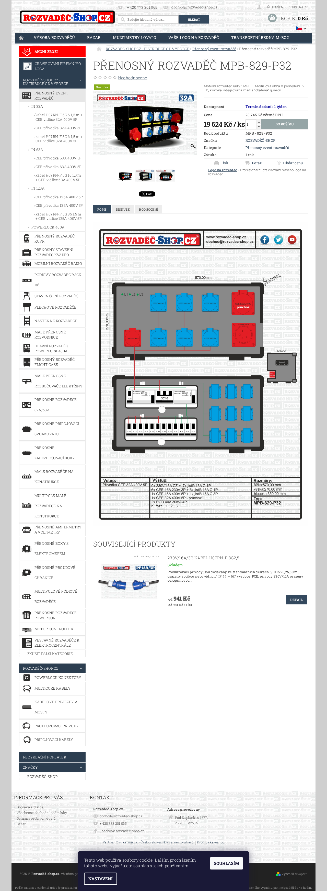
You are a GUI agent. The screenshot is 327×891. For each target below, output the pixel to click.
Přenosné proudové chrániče (54, 572)
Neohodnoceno (132, 77)
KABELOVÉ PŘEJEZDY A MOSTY (55, 706)
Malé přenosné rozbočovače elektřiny (58, 380)
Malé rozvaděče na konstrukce (54, 476)
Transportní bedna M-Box (260, 37)
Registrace (298, 7)
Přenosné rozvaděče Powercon (55, 615)
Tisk (224, 163)
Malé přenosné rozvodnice (50, 335)
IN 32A (37, 106)
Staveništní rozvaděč (56, 296)
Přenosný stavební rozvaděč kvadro (53, 252)
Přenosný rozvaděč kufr (54, 239)
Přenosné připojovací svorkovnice (56, 428)
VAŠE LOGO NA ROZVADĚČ (193, 37)
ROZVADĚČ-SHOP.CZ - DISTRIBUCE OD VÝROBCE (45, 82)
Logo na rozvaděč (222, 170)
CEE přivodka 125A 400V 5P (59, 196)
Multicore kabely (52, 688)
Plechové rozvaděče (55, 307)
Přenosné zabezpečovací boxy (54, 452)
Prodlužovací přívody (56, 725)
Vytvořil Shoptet (294, 874)
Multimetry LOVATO (134, 37)
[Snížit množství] (258, 126)
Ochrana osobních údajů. (36, 818)
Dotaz (257, 163)
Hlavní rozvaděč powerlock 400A (51, 348)
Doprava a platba (30, 807)
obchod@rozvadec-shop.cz (121, 816)
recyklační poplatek (44, 757)
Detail (296, 599)
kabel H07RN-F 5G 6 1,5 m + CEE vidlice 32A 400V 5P (59, 117)
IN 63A (37, 149)
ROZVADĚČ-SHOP (42, 776)
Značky (30, 767)
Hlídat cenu (293, 163)
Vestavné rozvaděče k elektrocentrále (56, 643)
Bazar (94, 37)
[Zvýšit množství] (258, 121)
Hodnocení (148, 209)
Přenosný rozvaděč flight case (54, 362)
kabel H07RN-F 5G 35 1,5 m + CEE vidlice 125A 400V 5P (59, 216)
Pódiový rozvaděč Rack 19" (57, 279)
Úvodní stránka (21, 37)
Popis (102, 209)
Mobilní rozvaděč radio (58, 263)
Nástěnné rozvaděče (55, 320)
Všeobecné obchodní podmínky (42, 812)
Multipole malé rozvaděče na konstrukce (50, 505)
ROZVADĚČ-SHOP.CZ (40, 668)
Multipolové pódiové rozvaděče (55, 596)
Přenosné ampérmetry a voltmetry (57, 530)
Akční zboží (46, 51)
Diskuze (123, 209)
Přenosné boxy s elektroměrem (51, 548)
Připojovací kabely (53, 739)
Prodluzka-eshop (210, 842)
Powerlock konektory (57, 677)
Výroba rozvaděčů (54, 37)
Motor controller (53, 628)
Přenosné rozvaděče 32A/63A (55, 404)
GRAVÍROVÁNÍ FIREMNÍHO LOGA (58, 66)
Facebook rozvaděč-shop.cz (122, 831)
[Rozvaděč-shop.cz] (67, 17)
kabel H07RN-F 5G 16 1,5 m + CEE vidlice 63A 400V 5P (58, 177)
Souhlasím (226, 863)
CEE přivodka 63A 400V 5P (59, 158)
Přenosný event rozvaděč (51, 96)
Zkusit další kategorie (50, 653)
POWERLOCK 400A (47, 227)
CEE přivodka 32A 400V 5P (59, 127)
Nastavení (100, 878)
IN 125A (37, 188)
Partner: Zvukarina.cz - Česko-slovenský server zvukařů (148, 842)
